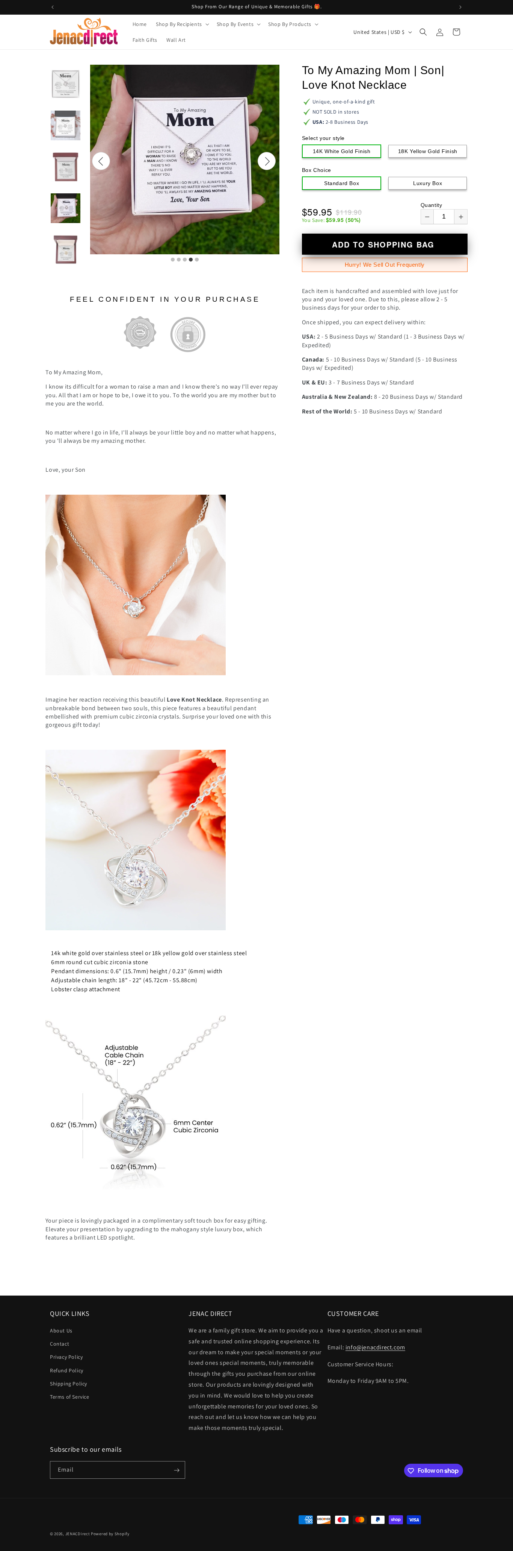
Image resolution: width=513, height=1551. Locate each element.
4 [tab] (191, 260)
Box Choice (316, 170)
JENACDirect (77, 1533)
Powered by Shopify (110, 1533)
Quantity (431, 205)
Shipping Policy (68, 1383)
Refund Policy (66, 1370)
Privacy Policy (66, 1357)
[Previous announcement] (52, 7)
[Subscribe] (176, 1470)
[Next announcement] (460, 7)
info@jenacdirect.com (375, 1347)
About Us (61, 1330)
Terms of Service (69, 1396)
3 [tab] (185, 260)
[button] (181, 24)
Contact (59, 1343)
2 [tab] (179, 260)
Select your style (323, 138)
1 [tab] (173, 260)
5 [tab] (197, 260)
